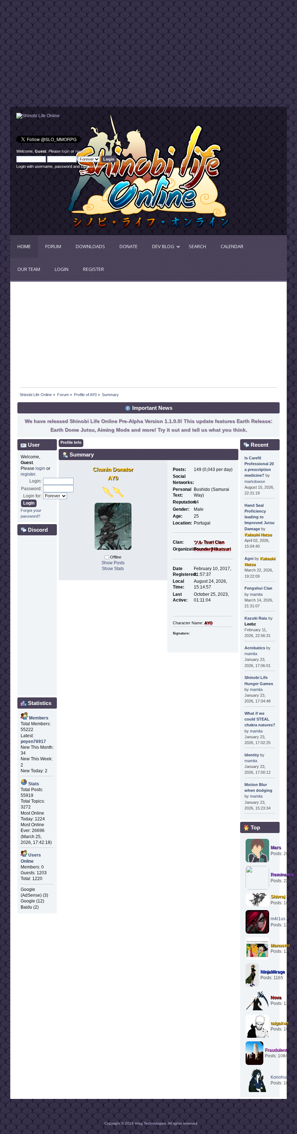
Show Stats (113, 568)
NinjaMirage (272, 971)
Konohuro (280, 1077)
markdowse (254, 481)
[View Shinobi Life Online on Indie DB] (38, 115)
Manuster (280, 945)
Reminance (282, 874)
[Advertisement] (79, 56)
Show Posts (113, 562)
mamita (256, 594)
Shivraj (278, 896)
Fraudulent (276, 1050)
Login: (35, 481)
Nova (276, 997)
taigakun (279, 1023)
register (81, 151)
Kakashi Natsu (258, 534)
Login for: (32, 495)
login (66, 151)
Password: (31, 488)
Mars (276, 847)
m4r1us (278, 918)
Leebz (250, 624)
